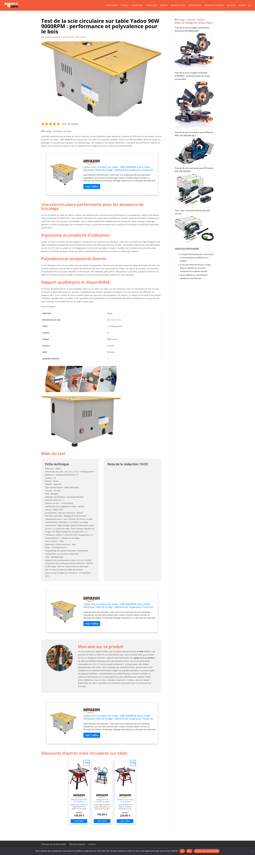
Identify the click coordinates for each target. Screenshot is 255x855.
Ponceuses (137, 5)
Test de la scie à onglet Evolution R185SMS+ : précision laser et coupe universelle (192, 75)
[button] (56, 131)
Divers (242, 5)
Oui (182, 851)
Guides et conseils (214, 5)
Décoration (195, 5)
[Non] (251, 851)
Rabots (164, 5)
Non (189, 851)
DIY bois (231, 5)
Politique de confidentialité (53, 844)
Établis (124, 5)
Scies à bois (112, 5)
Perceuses (151, 5)
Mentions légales (77, 844)
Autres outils (178, 5)
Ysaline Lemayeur (53, 37)
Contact (91, 844)
